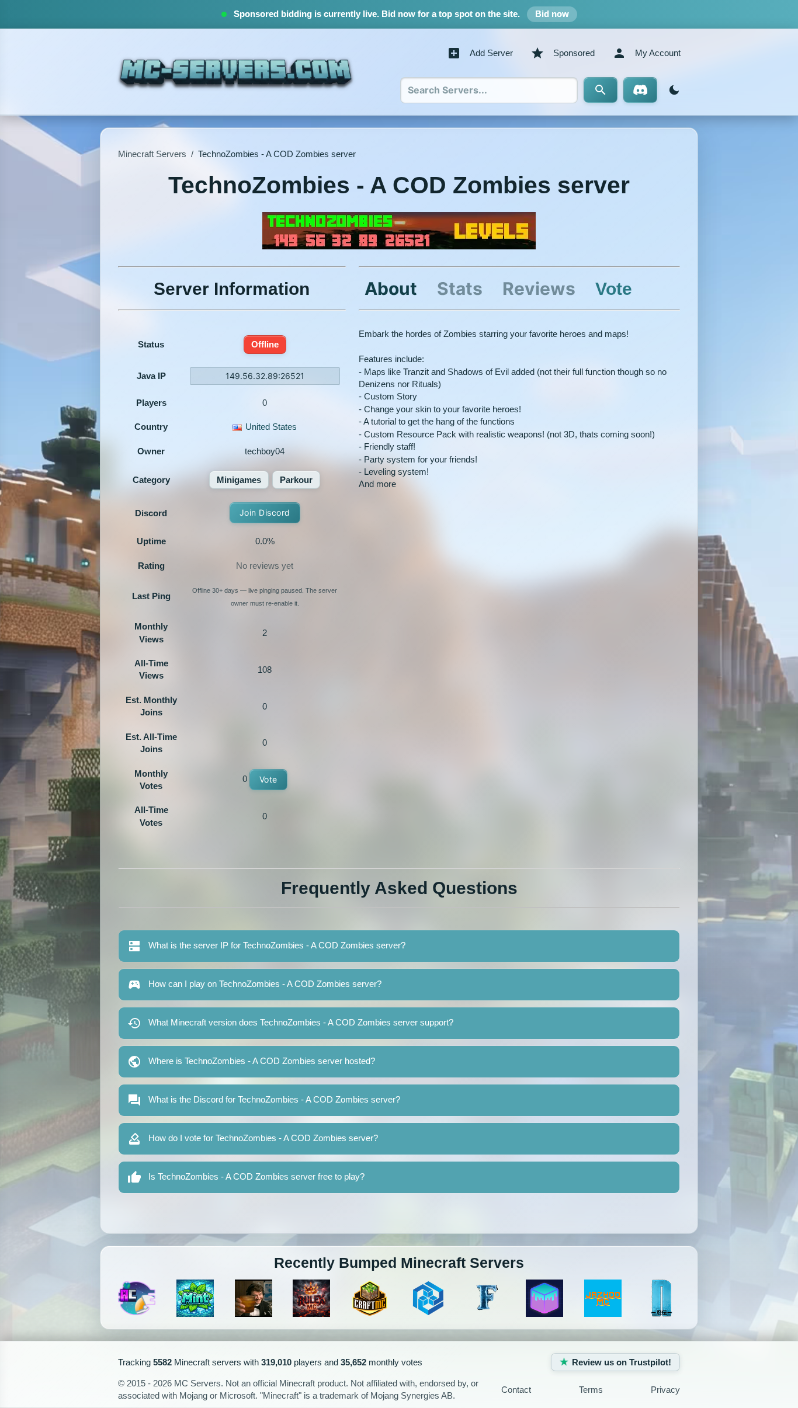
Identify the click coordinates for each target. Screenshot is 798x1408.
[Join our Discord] (640, 90)
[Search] (600, 90)
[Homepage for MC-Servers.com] (235, 71)
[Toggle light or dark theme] (672, 90)
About (391, 288)
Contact (516, 1390)
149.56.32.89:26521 (264, 376)
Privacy (665, 1390)
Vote (268, 779)
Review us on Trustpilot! (621, 1362)
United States (271, 427)
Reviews (538, 288)
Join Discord (265, 512)
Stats (460, 288)
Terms (591, 1390)
